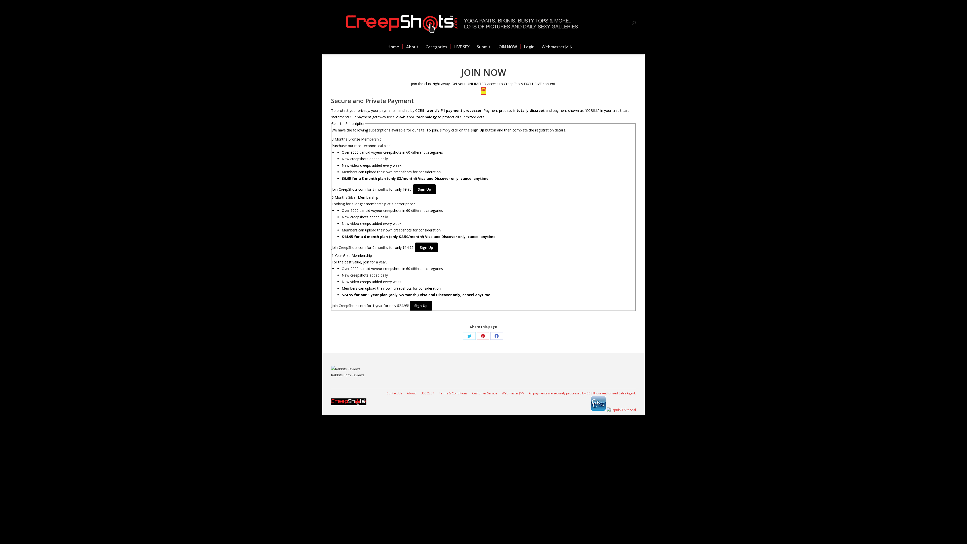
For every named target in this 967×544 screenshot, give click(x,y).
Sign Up (424, 189)
